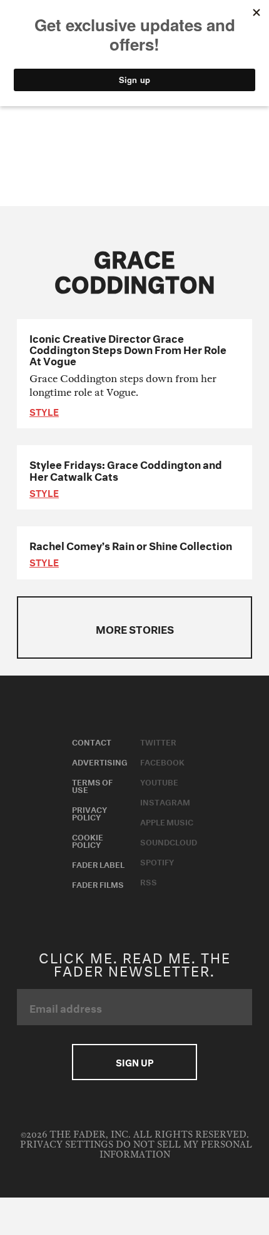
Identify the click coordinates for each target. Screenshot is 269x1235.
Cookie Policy (87, 840)
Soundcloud (168, 841)
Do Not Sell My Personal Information (175, 1149)
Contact (91, 741)
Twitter (158, 741)
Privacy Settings (66, 1144)
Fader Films (98, 883)
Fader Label (98, 863)
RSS (148, 881)
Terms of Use (92, 785)
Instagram (165, 801)
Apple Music (166, 821)
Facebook (162, 761)
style (44, 410)
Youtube (159, 781)
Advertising (100, 761)
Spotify (157, 861)
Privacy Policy (89, 812)
